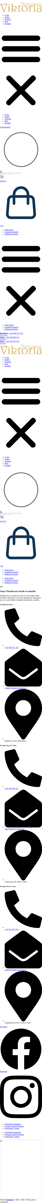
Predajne (8, 19)
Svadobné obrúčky (12, 232)
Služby (7, 17)
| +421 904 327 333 (11, 334)
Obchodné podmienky (13, 1124)
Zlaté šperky (9, 230)
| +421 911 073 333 (9, 342)
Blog (6, 22)
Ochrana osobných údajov (14, 1126)
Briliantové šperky (11, 234)
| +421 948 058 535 (9, 338)
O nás (7, 15)
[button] (21, 69)
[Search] (2, 176)
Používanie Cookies (12, 1128)
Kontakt (8, 24)
